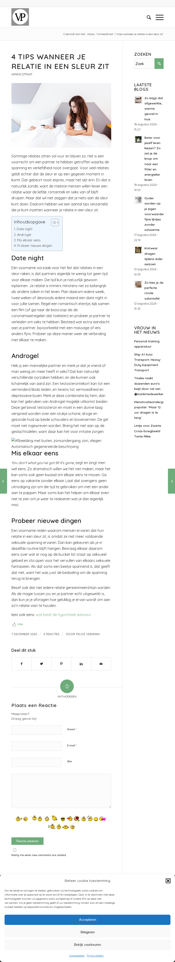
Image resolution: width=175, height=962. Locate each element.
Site (69, 761)
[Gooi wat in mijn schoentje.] (3, 481)
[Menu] (157, 17)
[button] (168, 881)
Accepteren (87, 920)
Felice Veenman (88, 634)
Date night (24, 229)
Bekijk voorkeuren (87, 945)
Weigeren (87, 932)
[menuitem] (146, 17)
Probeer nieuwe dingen (34, 246)
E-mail (72, 745)
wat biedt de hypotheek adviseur (63, 614)
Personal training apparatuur (147, 343)
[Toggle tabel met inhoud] (53, 222)
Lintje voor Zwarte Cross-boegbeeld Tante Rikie (147, 431)
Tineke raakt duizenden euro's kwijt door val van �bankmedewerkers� (149, 386)
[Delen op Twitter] (41, 663)
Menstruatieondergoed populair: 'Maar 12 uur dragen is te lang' (149, 409)
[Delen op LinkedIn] (81, 663)
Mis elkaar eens (29, 240)
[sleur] (61, 115)
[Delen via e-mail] (101, 663)
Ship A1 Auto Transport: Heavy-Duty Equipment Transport (147, 362)
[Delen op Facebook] (21, 663)
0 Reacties (51, 634)
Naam (72, 729)
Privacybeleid (95, 955)
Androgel (24, 235)
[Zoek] (146, 17)
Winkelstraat (21, 74)
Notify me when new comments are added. (39, 855)
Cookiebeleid (77, 955)
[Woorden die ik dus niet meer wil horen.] (171, 481)
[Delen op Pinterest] (61, 663)
